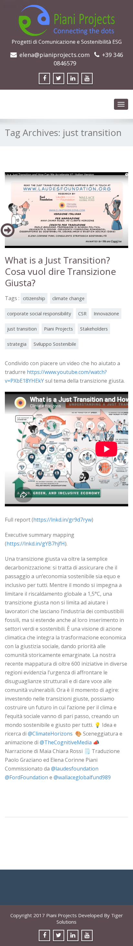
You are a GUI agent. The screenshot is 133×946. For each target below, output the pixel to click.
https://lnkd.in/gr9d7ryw (62, 519)
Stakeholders (94, 329)
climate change (68, 298)
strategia (16, 344)
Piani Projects (58, 329)
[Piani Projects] (67, 18)
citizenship (34, 298)
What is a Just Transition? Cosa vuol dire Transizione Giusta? (60, 271)
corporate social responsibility (39, 313)
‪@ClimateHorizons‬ (50, 733)
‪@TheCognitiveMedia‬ (66, 742)
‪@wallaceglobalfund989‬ (82, 777)
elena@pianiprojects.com (54, 55)
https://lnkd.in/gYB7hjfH (35, 543)
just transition (22, 329)
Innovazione (106, 313)
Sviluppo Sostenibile (55, 344)
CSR (82, 313)
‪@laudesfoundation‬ (74, 768)
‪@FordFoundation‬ (26, 777)
